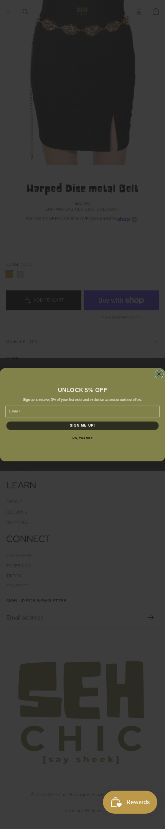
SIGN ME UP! (83, 425)
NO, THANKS (82, 438)
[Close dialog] (159, 374)
